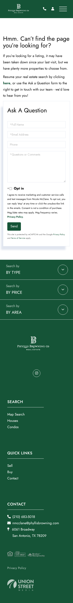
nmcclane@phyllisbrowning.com (35, 523)
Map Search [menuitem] (16, 414)
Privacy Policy (15, 217)
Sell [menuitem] (10, 465)
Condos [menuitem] (13, 427)
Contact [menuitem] (12, 478)
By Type (13, 272)
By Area (13, 312)
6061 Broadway (28, 532)
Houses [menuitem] (12, 420)
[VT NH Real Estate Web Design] (20, 585)
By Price (14, 292)
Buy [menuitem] (10, 472)
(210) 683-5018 (45, 9)
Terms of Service (18, 238)
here (6, 83)
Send (14, 226)
